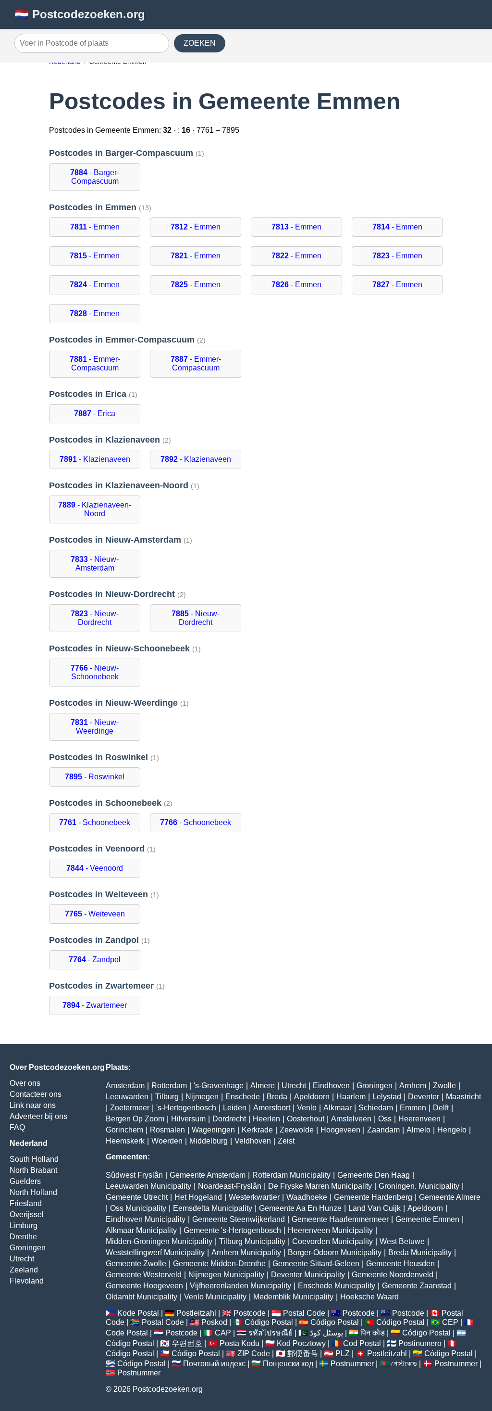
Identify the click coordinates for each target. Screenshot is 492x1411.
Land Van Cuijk (374, 1208)
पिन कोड (372, 1333)
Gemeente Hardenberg (373, 1197)
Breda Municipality (420, 1252)
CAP (223, 1333)
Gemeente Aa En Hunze (300, 1208)
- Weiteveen (95, 914)
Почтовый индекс (214, 1364)
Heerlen (266, 1119)
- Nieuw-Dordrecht (95, 618)
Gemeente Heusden (400, 1263)
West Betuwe (402, 1241)
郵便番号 (302, 1353)
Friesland (26, 1203)
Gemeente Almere (449, 1197)
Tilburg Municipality (252, 1241)
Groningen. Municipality (419, 1186)
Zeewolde (297, 1130)
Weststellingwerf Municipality (155, 1252)
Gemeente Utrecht (137, 1197)
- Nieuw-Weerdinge (95, 726)
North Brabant (33, 1170)
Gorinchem (124, 1130)
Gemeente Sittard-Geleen (315, 1263)
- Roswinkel (94, 777)
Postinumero (420, 1343)
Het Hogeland (198, 1197)
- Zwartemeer (94, 1005)
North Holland (33, 1192)
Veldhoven (252, 1141)
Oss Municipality (138, 1208)
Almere (262, 1085)
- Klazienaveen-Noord (94, 509)
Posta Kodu (239, 1343)
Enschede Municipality (336, 1286)
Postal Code (304, 1313)
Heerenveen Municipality (330, 1230)
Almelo (418, 1130)
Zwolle (444, 1085)
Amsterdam (125, 1085)
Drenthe (23, 1237)
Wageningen (213, 1130)
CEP (450, 1322)
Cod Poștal (362, 1343)
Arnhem (412, 1085)
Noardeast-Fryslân (229, 1186)
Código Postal (269, 1322)
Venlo (307, 1108)
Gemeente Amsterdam (208, 1175)
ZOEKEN (200, 43)
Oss (385, 1119)
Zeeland (24, 1270)
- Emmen (95, 227)
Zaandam (383, 1130)
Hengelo (452, 1130)
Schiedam (375, 1108)
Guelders (25, 1181)
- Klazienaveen (95, 459)
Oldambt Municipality (141, 1297)
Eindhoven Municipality (145, 1219)
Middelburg (208, 1141)
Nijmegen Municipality (226, 1275)
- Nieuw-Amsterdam (95, 563)
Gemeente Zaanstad (417, 1286)
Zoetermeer (129, 1108)
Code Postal (127, 1333)
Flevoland (27, 1281)
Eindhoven (331, 1085)
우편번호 (187, 1343)
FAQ (17, 1127)
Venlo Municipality (215, 1297)
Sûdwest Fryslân (134, 1175)
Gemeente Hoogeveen (144, 1286)
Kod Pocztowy (301, 1343)
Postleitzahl (196, 1313)
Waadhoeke (306, 1197)
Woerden (167, 1141)
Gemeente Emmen (427, 1219)
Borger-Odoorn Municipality (334, 1252)
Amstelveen (351, 1119)
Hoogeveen (340, 1130)
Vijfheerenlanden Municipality (240, 1286)
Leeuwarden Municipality (148, 1186)
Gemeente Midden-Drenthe (219, 1263)
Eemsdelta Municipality (212, 1208)
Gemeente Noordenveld (392, 1275)
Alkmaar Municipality (141, 1230)
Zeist (286, 1141)
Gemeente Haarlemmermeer (340, 1219)
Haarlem (351, 1097)
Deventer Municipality (308, 1275)
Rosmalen (167, 1130)
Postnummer (352, 1364)
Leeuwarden (127, 1097)
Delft (441, 1108)
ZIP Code (253, 1353)
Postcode (250, 1313)
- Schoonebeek (94, 822)
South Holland (34, 1159)
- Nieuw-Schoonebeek (95, 672)
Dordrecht (229, 1119)
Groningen (28, 1248)
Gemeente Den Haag (373, 1175)
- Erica (94, 413)
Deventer (423, 1097)
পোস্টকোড (404, 1364)
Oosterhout (305, 1119)
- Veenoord (94, 868)
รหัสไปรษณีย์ (270, 1333)
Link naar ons (33, 1105)
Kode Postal (138, 1313)
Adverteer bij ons (38, 1116)
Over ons (25, 1083)
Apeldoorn (312, 1097)
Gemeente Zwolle (136, 1263)
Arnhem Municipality (246, 1252)
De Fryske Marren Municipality (320, 1186)
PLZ (342, 1353)
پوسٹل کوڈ (326, 1333)
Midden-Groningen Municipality (159, 1241)
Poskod (214, 1322)
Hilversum (188, 1119)
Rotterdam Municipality (291, 1175)
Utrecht (22, 1259)
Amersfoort (271, 1108)
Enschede (242, 1097)
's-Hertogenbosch (186, 1108)
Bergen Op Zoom (135, 1119)
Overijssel (27, 1214)
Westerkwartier (254, 1197)
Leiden (234, 1108)
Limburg (23, 1225)
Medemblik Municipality (293, 1297)
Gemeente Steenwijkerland (238, 1219)
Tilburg (167, 1097)
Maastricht (463, 1097)
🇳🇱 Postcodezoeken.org (79, 14)
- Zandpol (95, 959)
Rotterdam (169, 1085)
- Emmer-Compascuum (95, 363)
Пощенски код (288, 1364)
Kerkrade (257, 1130)
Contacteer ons (36, 1094)
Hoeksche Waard (369, 1297)
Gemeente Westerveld (144, 1275)
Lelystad (386, 1097)
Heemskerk (125, 1141)
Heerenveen (419, 1119)
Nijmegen (202, 1097)
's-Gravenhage (219, 1085)
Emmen (413, 1108)
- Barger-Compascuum (94, 176)
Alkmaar (337, 1108)
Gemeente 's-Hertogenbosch (232, 1230)
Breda (277, 1097)
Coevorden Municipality (332, 1241)
